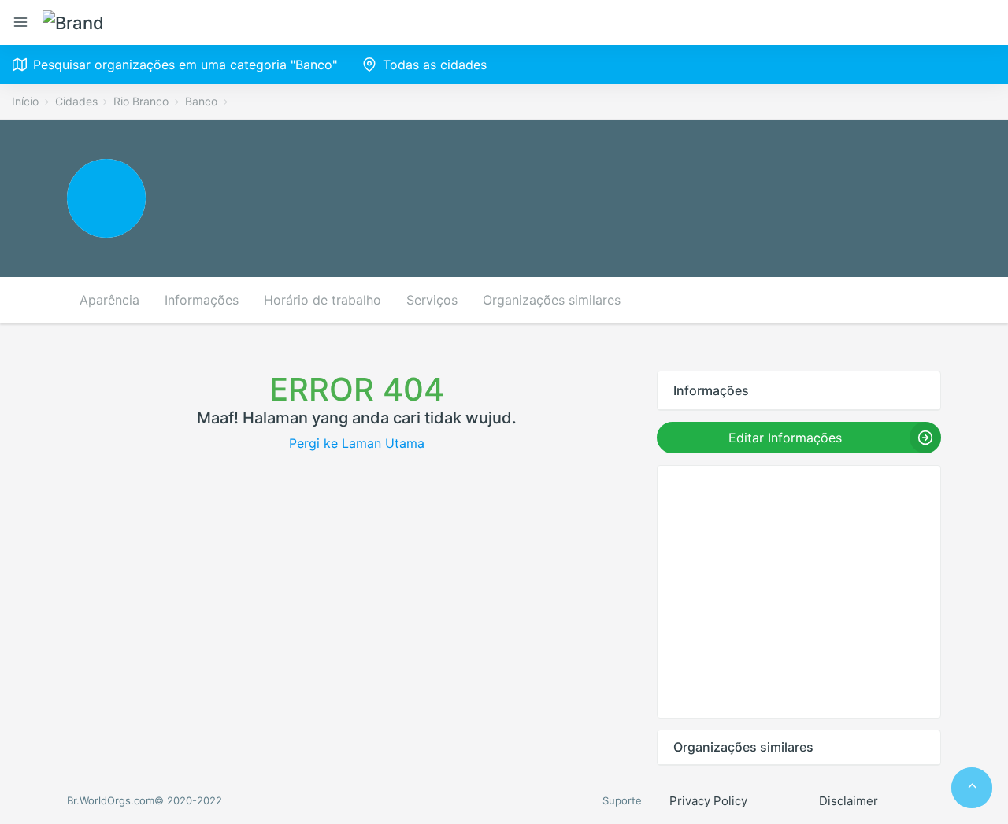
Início (25, 101)
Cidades (76, 101)
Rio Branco (141, 101)
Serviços (432, 300)
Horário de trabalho (322, 300)
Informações (202, 300)
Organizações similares (552, 300)
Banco (201, 101)
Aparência (109, 300)
